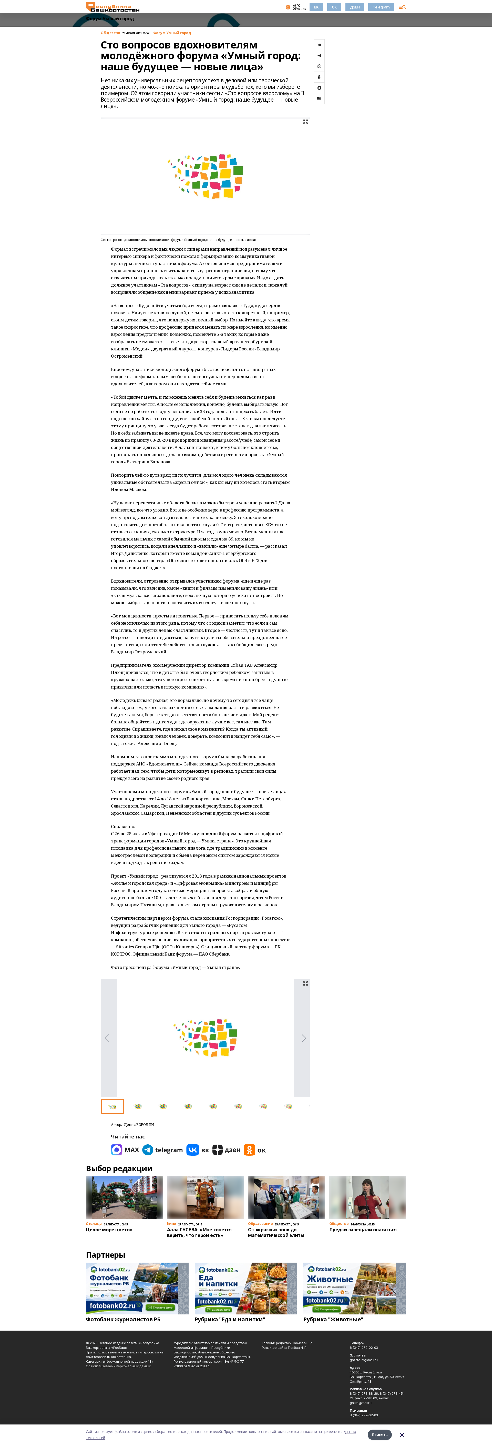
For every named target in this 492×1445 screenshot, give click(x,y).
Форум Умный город (110, 18)
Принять (380, 1434)
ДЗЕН (355, 7)
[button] (303, 1038)
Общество (110, 33)
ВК (316, 7)
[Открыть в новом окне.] (125, 1150)
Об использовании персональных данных (118, 1366)
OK (334, 7)
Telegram (381, 7)
